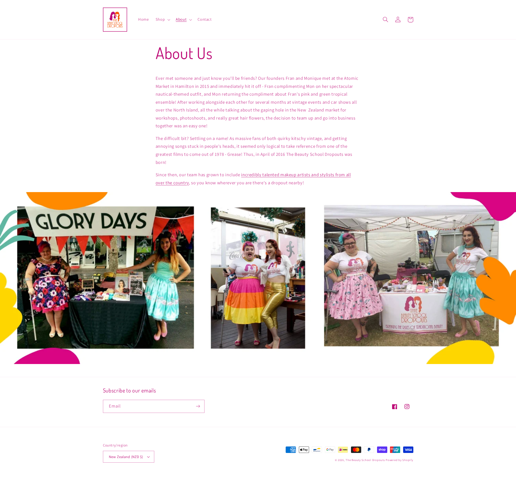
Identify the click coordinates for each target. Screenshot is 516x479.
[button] (162, 20)
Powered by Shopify (399, 460)
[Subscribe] (198, 406)
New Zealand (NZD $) (126, 456)
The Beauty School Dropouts (365, 460)
